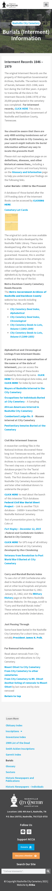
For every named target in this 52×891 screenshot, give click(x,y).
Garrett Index (13, 754)
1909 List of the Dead (18, 743)
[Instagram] (29, 831)
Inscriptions (12, 731)
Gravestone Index (16, 737)
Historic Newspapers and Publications (20, 779)
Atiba (32, 884)
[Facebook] (23, 831)
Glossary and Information (27, 172)
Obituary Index (14, 725)
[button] (46, 4)
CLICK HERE (21, 108)
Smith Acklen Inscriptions (20, 748)
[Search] (48, 871)
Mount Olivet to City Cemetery (22, 667)
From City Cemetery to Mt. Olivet (23, 679)
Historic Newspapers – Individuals (24, 786)
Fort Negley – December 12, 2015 (22, 529)
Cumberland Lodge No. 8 (18, 416)
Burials (9, 760)
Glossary (10, 766)
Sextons (10, 772)
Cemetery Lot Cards (16, 210)
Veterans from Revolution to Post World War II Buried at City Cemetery (23, 559)
